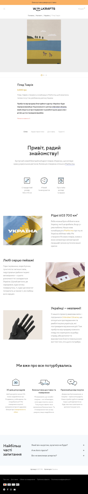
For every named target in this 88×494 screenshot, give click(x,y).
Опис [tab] (26, 132)
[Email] (15, 489)
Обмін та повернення (27, 479)
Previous (3, 45)
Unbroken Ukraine (59, 107)
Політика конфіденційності (60, 479)
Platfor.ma (70, 164)
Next (84, 45)
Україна (47, 15)
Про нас (6, 479)
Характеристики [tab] (37, 132)
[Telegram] (4, 489)
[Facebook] (7, 489)
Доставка (14, 479)
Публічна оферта (43, 479)
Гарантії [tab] (61, 132)
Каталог (39, 15)
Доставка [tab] (51, 132)
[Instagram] (11, 489)
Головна (31, 15)
